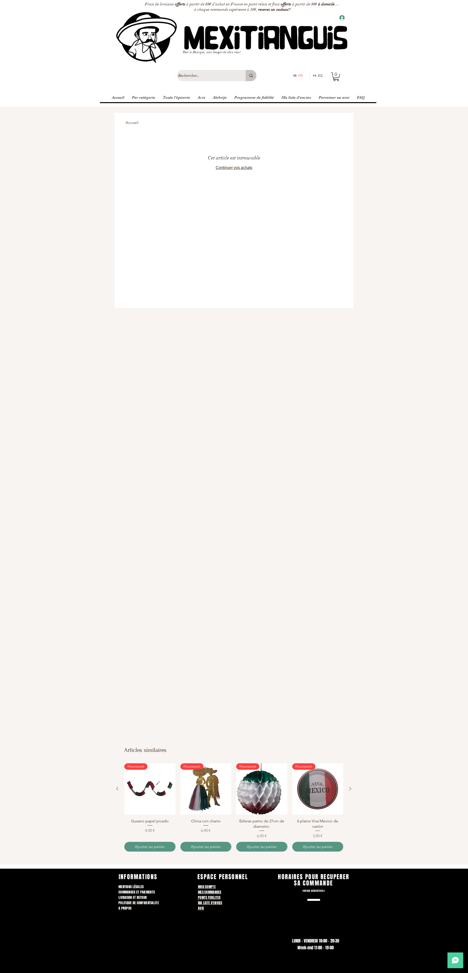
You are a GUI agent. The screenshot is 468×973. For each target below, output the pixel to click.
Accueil (132, 122)
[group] (233, 807)
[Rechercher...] (251, 75)
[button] (336, 76)
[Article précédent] (117, 789)
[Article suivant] (350, 789)
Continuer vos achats (234, 168)
